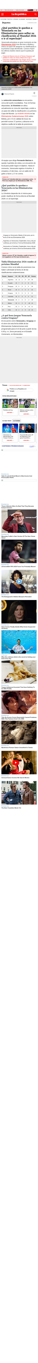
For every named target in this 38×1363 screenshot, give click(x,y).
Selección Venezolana (15, 385)
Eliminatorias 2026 (8, 44)
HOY (1, 10)
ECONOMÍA (22, 19)
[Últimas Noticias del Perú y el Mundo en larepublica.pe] (19, 14)
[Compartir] (34, 93)
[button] (2, 14)
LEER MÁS (9, 412)
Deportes (6, 23)
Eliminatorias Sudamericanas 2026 (14, 116)
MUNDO (35, 19)
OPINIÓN (15, 19)
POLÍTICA (10, 19)
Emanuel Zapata (9, 94)
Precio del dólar (9, 10)
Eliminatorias (26, 385)
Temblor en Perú (20, 10)
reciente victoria (23, 113)
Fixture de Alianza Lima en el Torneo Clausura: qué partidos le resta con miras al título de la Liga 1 (19, 57)
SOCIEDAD (29, 19)
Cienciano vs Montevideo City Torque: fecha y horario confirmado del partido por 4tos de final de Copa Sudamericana (19, 60)
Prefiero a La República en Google (18, 390)
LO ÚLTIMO (4, 19)
